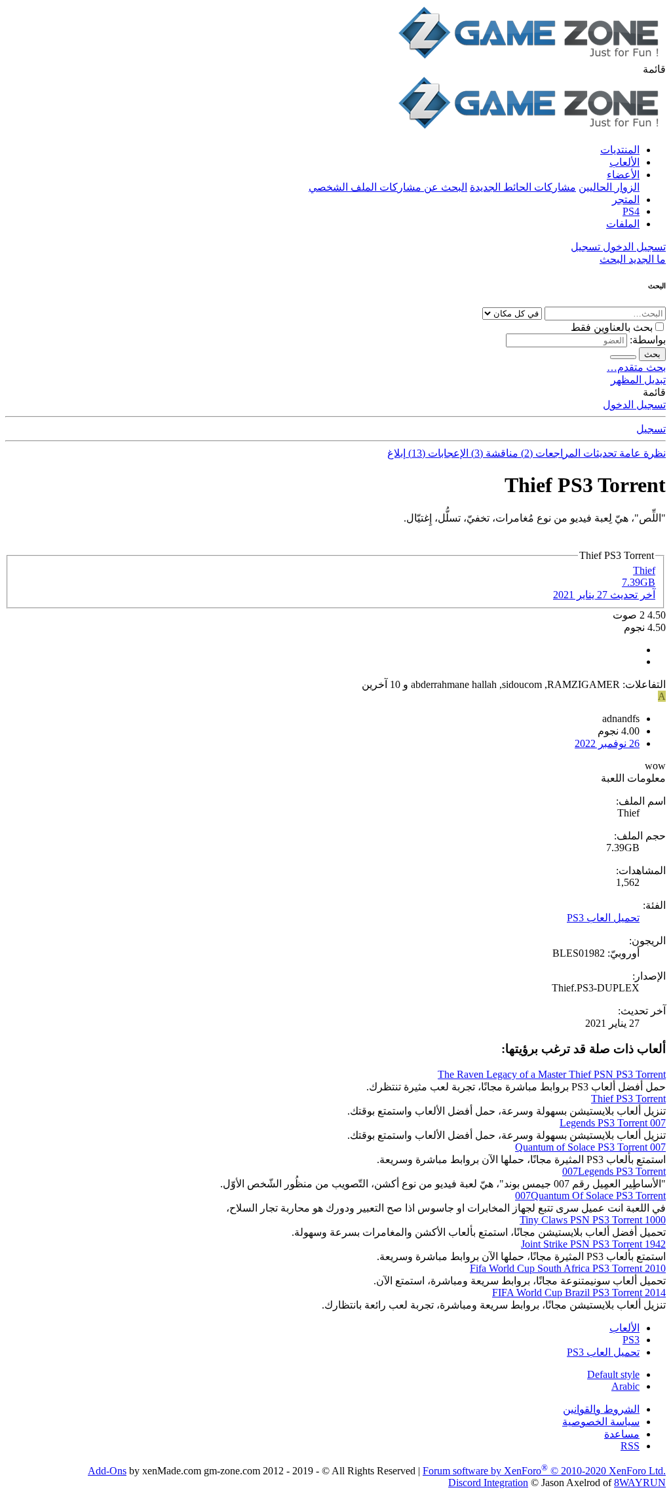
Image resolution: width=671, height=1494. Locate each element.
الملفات (623, 223)
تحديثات (599, 453)
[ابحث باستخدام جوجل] (623, 357)
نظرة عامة (641, 453)
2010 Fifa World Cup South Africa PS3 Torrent (568, 1268)
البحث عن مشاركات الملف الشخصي (388, 187)
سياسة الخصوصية (601, 1421)
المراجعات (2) (549, 453)
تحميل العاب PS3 (603, 917)
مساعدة (622, 1434)
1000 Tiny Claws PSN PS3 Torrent (593, 1219)
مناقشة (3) (493, 453)
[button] (654, 69)
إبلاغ (396, 453)
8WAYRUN (640, 1482)
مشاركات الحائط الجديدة (523, 187)
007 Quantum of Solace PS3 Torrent (590, 1147)
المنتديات (620, 149)
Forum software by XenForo (544, 1470)
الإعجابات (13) (437, 453)
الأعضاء (623, 174)
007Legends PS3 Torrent (614, 1171)
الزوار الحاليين (609, 187)
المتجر (626, 199)
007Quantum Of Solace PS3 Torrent (590, 1195)
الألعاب (624, 162)
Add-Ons (107, 1470)
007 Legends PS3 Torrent (613, 1122)
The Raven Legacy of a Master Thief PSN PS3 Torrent (552, 1074)
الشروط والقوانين (601, 1409)
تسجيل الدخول (634, 404)
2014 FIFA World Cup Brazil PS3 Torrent (579, 1292)
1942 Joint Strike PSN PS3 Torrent (593, 1244)
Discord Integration (488, 1482)
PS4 (631, 211)
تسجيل (651, 428)
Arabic (625, 1386)
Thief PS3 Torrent (628, 1098)
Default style (613, 1374)
